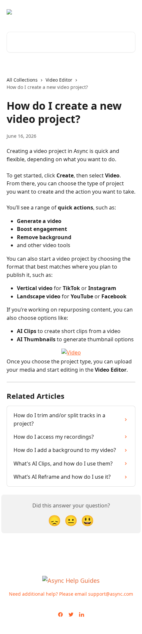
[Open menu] (129, 12)
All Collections (22, 80)
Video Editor (59, 80)
